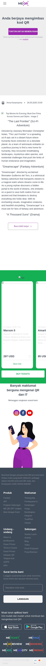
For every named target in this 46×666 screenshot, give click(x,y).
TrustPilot (29, 519)
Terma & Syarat (10, 548)
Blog (27, 541)
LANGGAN (23, 599)
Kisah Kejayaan (31, 548)
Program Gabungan (12, 505)
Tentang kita (30, 498)
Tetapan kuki (8, 558)
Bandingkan (30, 512)
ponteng (25, 39)
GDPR (6, 562)
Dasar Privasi (9, 544)
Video (27, 545)
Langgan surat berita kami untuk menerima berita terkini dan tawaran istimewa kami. (21, 577)
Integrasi (28, 516)
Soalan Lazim (31, 534)
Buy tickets (23, 374)
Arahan (28, 538)
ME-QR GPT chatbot (12, 509)
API (5, 501)
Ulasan (28, 523)
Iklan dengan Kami (11, 512)
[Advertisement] (23, 73)
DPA (5, 566)
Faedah (6, 498)
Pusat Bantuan (31, 552)
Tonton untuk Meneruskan (23, 31)
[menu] (4, 3)
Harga (27, 509)
